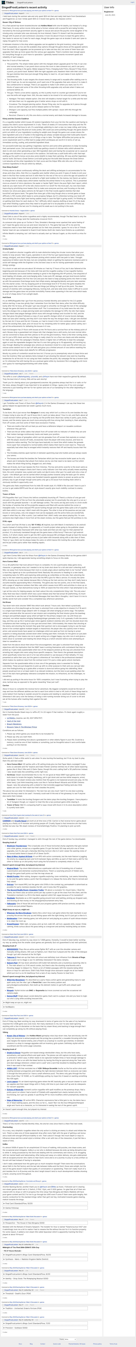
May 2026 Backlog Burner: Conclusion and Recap (25, 1181)
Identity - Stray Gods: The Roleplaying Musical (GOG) (26, 1278)
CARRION (7, 821)
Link (27, 13)
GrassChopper (13, 924)
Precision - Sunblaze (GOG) (16, 1328)
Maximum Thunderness (17, 846)
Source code (57, 1344)
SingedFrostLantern (25, 2)
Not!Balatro (10, 1007)
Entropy (10, 884)
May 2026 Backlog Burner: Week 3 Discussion (24, 1287)
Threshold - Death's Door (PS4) (18, 1293)
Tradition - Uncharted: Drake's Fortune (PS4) (23, 1308)
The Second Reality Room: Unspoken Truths (25, 890)
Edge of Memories (14, 1100)
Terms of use (113, 1344)
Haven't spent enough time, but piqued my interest (25, 1109)
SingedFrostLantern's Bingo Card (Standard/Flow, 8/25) (27, 1274)
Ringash (10, 990)
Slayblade (11, 898)
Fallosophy (11, 903)
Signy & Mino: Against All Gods (19, 856)
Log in (132, 2)
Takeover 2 (11, 957)
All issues (82, 1344)
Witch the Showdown (16, 980)
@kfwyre (39, 403)
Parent (31, 373)
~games (56, 10)
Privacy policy (97, 1344)
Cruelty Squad (20, 821)
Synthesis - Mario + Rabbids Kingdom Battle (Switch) (26, 1259)
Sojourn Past (12, 963)
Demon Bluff (12, 996)
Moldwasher (12, 918)
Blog (31, 1344)
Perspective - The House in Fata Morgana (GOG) (25, 1223)
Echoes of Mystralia (15, 1090)
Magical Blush (12, 868)
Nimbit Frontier (13, 876)
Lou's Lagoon (12, 1081)
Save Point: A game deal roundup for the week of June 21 (27, 815)
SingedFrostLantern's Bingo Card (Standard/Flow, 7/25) (27, 1323)
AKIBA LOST (12, 1068)
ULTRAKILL (11, 718)
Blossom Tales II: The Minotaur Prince (22, 727)
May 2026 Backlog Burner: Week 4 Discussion (24, 1268)
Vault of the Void (13, 721)
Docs (20, 1344)
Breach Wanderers (14, 724)
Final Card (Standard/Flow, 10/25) (19, 1203)
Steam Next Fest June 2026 (18, 833)
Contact (42, 1344)
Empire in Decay (13, 1053)
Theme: (62, 1339)
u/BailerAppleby (23, 376)
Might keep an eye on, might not (18, 1002)
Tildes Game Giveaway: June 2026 (20, 371)
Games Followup (12, 1208)
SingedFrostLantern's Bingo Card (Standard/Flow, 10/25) (28, 1255)
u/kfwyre (45, 376)
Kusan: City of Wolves (16, 1036)
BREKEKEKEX (12, 949)
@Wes (53, 1187)
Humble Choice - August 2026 (19, 210)
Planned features (74, 1344)
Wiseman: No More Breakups (19, 913)
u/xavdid (34, 376)
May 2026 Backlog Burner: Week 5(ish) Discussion (25, 1216)
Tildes (10, 2)
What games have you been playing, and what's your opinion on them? (31, 10)
